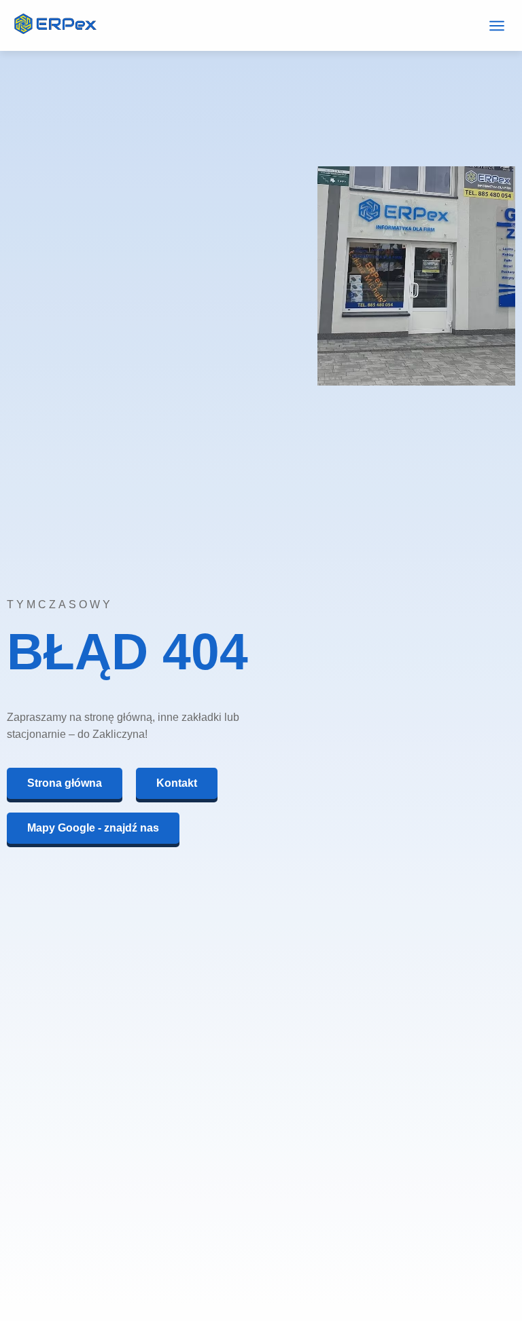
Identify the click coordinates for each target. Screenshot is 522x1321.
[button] (496, 25)
